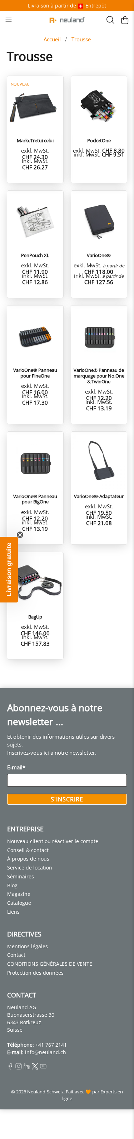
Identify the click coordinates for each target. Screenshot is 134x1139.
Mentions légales (27, 946)
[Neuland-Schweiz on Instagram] (18, 1067)
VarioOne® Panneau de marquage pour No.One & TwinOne (99, 375)
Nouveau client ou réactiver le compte (52, 841)
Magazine (18, 894)
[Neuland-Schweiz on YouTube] (43, 1067)
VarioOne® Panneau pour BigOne (35, 499)
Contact (16, 954)
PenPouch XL (35, 255)
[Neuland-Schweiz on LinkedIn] (27, 1067)
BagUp (35, 617)
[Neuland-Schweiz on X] (35, 1067)
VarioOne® (99, 255)
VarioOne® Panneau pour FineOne (35, 373)
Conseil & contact (28, 850)
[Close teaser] (20, 534)
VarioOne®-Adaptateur (99, 496)
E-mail (16, 767)
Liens (13, 911)
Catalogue (19, 902)
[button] (9, 569)
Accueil (52, 39)
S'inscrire (67, 799)
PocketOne (99, 140)
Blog (12, 885)
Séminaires (20, 876)
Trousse (81, 39)
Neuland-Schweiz (45, 1092)
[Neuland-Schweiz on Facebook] (10, 1067)
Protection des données (35, 972)
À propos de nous (28, 858)
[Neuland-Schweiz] (67, 20)
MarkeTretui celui (35, 140)
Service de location (29, 867)
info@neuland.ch (45, 1052)
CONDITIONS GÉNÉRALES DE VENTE (49, 963)
